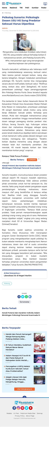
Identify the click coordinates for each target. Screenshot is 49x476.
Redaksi (9, 413)
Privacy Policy (20, 416)
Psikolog (7, 283)
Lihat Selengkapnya (24, 389)
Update (32, 160)
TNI (21, 8)
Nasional (13, 8)
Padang (44, 8)
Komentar (25, 302)
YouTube (32, 411)
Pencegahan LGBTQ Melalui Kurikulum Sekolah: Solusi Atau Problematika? (18, 368)
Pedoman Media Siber (27, 413)
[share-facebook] (19, 296)
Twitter (27, 411)
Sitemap (40, 413)
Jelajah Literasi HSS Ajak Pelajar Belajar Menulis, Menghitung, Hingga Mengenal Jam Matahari (16, 379)
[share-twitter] (22, 296)
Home (4, 8)
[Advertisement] (24, 451)
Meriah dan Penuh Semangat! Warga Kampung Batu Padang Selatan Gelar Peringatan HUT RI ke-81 (18, 336)
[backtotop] (24, 398)
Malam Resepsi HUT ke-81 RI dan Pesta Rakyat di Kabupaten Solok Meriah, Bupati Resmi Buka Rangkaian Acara (18, 357)
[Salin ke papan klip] (30, 296)
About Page (35, 408)
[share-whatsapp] (26, 296)
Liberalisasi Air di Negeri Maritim (18, 275)
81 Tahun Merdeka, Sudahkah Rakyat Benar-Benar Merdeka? (18, 347)
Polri (27, 8)
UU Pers (16, 413)
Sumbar (35, 8)
